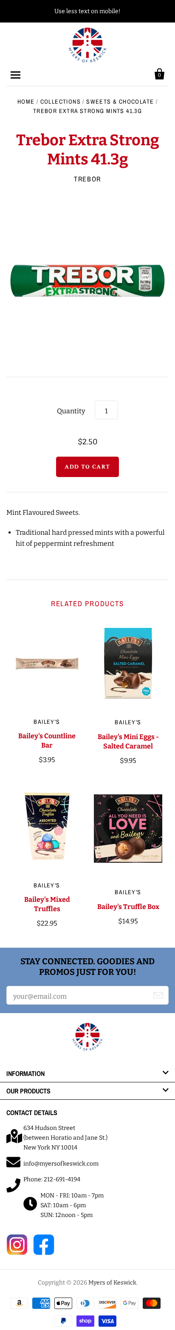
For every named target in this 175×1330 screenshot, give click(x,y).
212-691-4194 (62, 1179)
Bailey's (47, 722)
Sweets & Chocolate (120, 101)
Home (26, 101)
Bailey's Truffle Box (128, 907)
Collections (60, 101)
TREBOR (87, 179)
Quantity (71, 411)
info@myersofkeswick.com (61, 1163)
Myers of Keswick (112, 1282)
